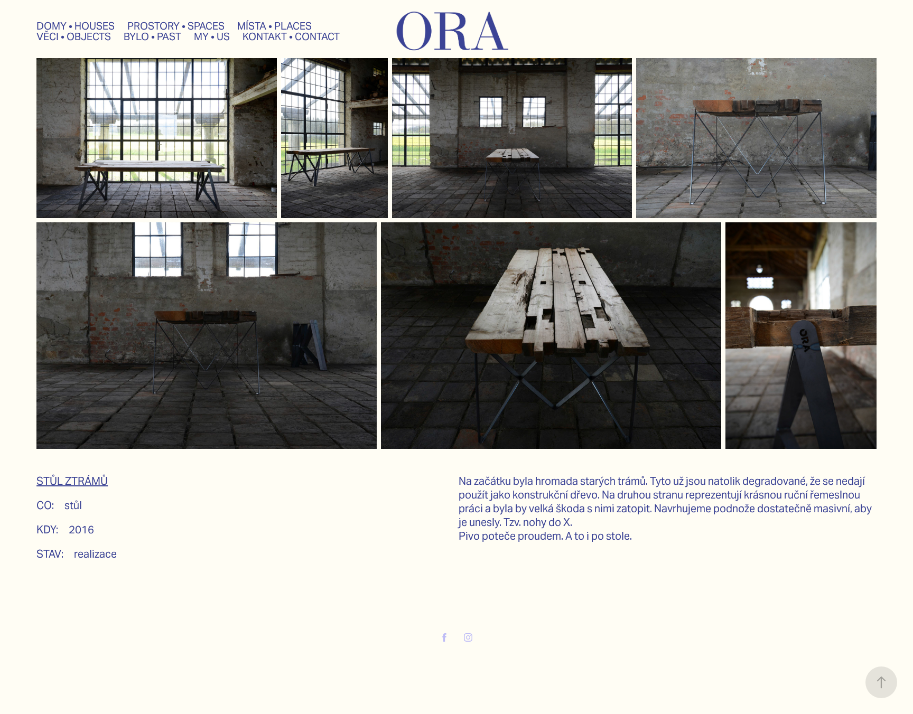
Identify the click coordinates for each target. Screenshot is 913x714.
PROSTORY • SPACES (176, 26)
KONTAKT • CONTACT (291, 36)
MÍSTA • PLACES (274, 26)
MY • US (212, 36)
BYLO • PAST (152, 36)
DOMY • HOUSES (75, 26)
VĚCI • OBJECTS (73, 36)
